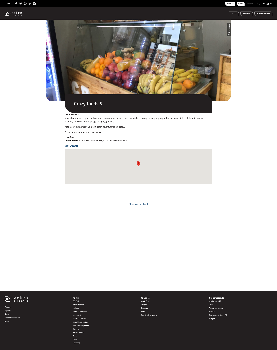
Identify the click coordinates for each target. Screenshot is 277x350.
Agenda (230, 3)
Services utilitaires (80, 311)
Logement (77, 315)
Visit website (71, 145)
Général (76, 301)
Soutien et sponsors (12, 317)
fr (268, 3)
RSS (34, 3)
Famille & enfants (79, 318)
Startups (212, 311)
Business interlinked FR (218, 315)
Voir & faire (145, 301)
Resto (75, 336)
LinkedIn (30, 3)
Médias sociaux (78, 332)
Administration (78, 304)
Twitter (20, 3)
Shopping (76, 342)
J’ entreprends (216, 297)
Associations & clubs (80, 322)
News (240, 3)
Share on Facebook (138, 204)
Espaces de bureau (216, 308)
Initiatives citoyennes (81, 325)
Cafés (75, 339)
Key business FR (215, 301)
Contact (8, 3)
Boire (143, 311)
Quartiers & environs (149, 315)
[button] (138, 163)
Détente (76, 329)
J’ (263, 13)
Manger (144, 304)
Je (233, 13)
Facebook (16, 3)
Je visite (145, 297)
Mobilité (76, 308)
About (7, 321)
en (264, 3)
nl (271, 3)
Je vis (76, 297)
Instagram (25, 3)
